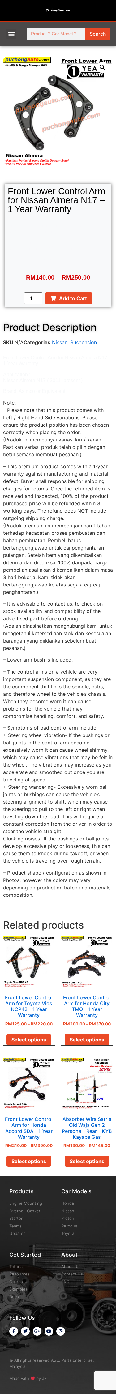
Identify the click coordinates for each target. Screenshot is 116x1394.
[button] (11, 34)
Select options (28, 1040)
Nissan (59, 342)
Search (98, 34)
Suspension (83, 342)
